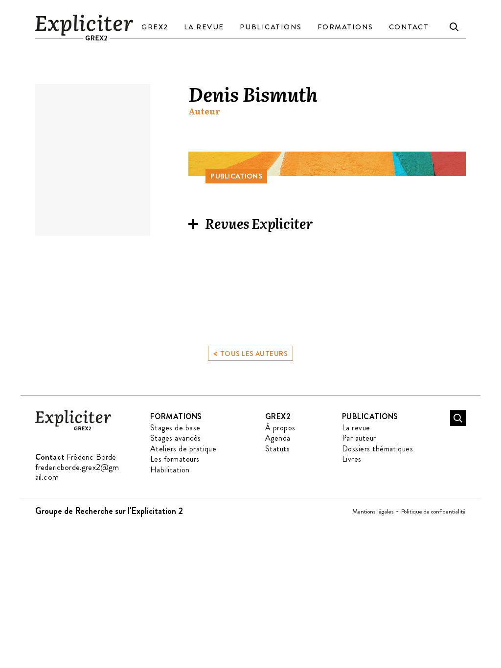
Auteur (204, 111)
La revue (204, 27)
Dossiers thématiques (377, 448)
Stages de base (175, 427)
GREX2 (154, 27)
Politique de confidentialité (433, 511)
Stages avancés (175, 438)
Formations (345, 27)
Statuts (277, 448)
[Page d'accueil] (73, 428)
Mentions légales (373, 511)
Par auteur (359, 438)
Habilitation (170, 469)
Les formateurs (175, 459)
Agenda (278, 438)
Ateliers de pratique (183, 448)
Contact (409, 27)
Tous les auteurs (250, 353)
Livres (352, 459)
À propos (280, 427)
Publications (271, 27)
